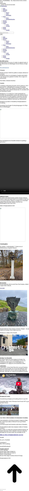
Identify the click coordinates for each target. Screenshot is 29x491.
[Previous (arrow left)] (0, 490)
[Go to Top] (14, 487)
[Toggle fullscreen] (3, 489)
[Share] (2, 489)
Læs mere (2, 288)
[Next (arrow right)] (2, 490)
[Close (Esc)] (0, 489)
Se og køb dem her (4, 67)
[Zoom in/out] (5, 489)
